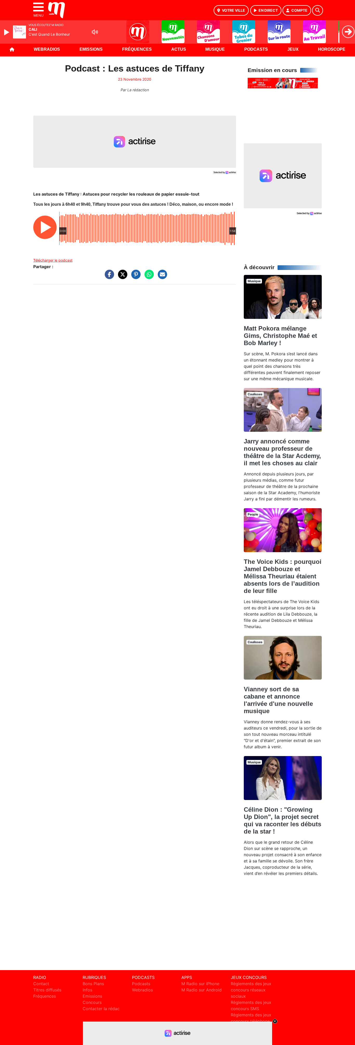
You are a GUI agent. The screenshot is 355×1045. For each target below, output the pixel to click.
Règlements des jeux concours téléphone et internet (251, 1021)
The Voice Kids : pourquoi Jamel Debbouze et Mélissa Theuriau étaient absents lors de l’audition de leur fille (282, 576)
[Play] (7, 32)
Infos (87, 989)
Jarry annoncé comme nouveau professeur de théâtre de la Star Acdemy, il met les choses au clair (282, 452)
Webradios (47, 49)
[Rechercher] (317, 10)
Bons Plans (93, 983)
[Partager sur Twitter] (121, 277)
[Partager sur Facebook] (108, 277)
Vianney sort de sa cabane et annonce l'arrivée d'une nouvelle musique (278, 700)
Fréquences (137, 49)
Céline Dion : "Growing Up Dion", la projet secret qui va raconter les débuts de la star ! (282, 820)
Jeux (293, 49)
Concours (92, 1002)
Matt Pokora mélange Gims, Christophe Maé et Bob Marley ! (280, 335)
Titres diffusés (47, 989)
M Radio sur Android (201, 989)
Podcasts (256, 49)
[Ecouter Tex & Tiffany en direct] (283, 82)
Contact (41, 983)
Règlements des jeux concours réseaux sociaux (251, 990)
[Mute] (95, 32)
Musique (215, 49)
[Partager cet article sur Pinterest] (135, 277)
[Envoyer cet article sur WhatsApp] (148, 277)
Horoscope (331, 49)
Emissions (91, 49)
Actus (178, 49)
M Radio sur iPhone (200, 983)
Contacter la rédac (101, 1008)
